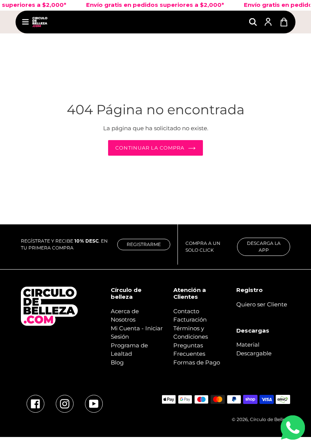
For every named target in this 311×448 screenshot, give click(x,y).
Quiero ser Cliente (261, 304)
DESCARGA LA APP (264, 246)
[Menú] (25, 21)
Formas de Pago (196, 362)
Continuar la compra (150, 148)
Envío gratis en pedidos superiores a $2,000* (151, 4)
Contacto (186, 311)
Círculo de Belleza (270, 419)
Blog (117, 362)
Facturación (190, 319)
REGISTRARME (144, 244)
